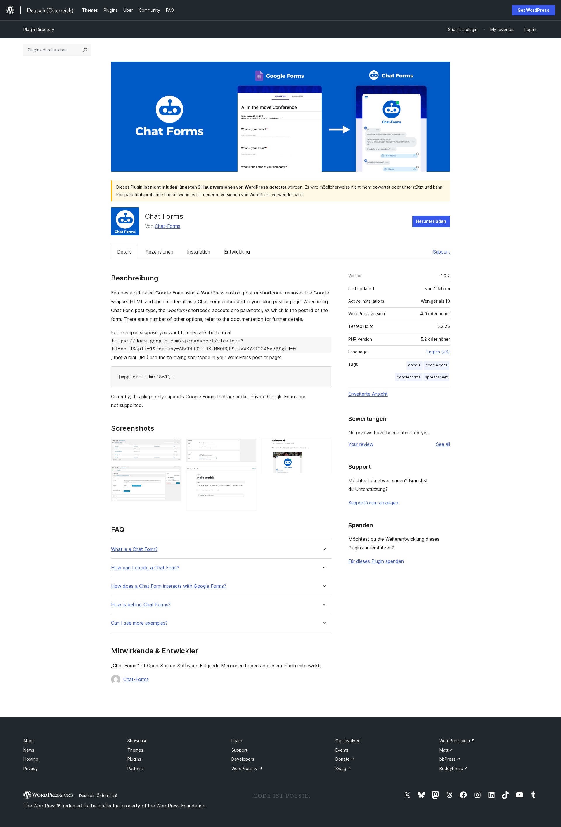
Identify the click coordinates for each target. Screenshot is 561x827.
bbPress (449, 759)
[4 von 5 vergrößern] (248, 475)
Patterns (135, 768)
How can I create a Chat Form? (145, 568)
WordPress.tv (246, 768)
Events (342, 749)
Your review (360, 444)
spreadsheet (436, 377)
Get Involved (348, 740)
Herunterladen (431, 221)
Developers (242, 759)
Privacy (30, 768)
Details (124, 252)
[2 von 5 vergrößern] (173, 474)
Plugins (134, 759)
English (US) (438, 351)
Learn (236, 740)
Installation (198, 252)
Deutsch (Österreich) (98, 795)
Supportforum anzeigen (373, 503)
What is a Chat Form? (134, 549)
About (29, 740)
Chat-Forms (167, 226)
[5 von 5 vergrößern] (323, 446)
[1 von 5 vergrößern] (173, 446)
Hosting (30, 759)
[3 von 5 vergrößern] (248, 446)
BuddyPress (453, 768)
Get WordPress (533, 10)
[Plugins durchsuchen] (85, 50)
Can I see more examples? (139, 623)
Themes (135, 749)
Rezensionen (159, 252)
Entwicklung (237, 252)
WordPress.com (457, 740)
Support (441, 252)
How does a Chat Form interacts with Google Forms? (168, 586)
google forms (408, 377)
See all (443, 444)
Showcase (137, 740)
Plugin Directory (38, 29)
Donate (345, 759)
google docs (436, 365)
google (414, 365)
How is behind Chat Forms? (141, 604)
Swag (343, 768)
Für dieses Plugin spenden (376, 561)
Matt (446, 749)
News (28, 749)
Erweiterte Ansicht (368, 394)
